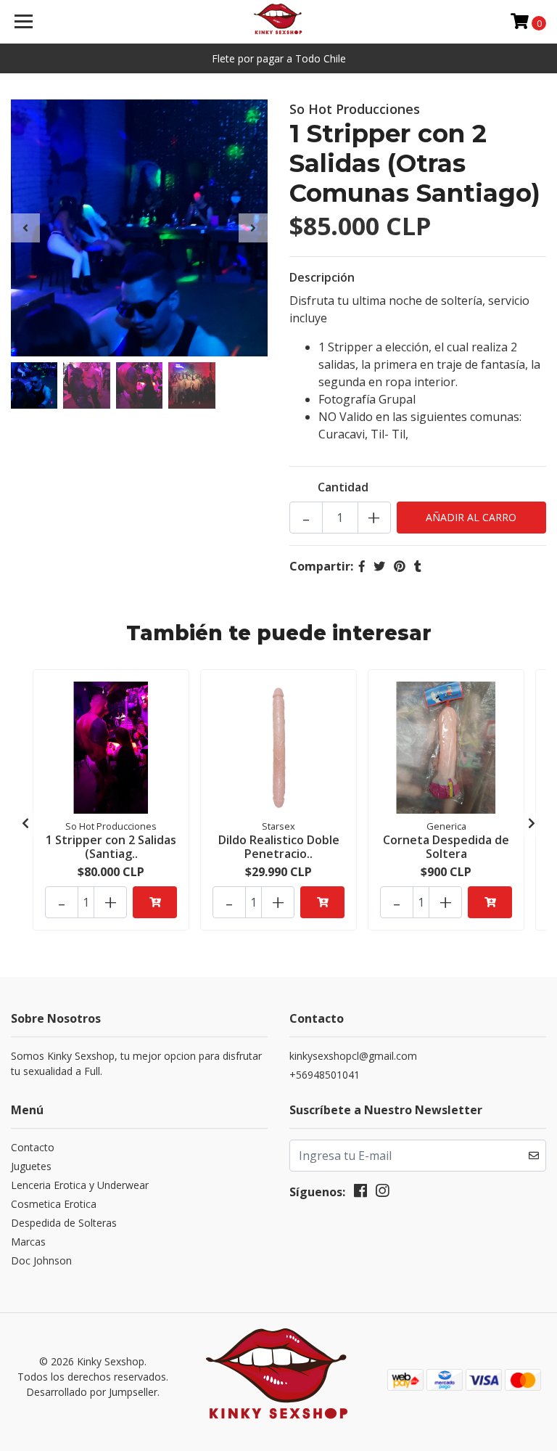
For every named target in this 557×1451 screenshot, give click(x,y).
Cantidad (343, 487)
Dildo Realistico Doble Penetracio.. (278, 847)
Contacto (32, 1147)
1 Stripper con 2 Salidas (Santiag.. (111, 847)
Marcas (28, 1241)
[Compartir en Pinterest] (399, 566)
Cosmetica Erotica (53, 1204)
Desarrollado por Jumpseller (91, 1392)
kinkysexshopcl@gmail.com (353, 1056)
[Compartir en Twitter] (379, 566)
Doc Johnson (41, 1260)
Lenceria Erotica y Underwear (80, 1185)
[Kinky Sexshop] (279, 22)
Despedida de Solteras (64, 1223)
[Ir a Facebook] (360, 1193)
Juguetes (31, 1166)
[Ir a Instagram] (382, 1193)
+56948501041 (324, 1075)
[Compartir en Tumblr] (417, 566)
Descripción (322, 277)
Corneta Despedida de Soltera (446, 847)
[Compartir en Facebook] (362, 566)
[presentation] (25, 227)
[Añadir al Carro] (155, 902)
